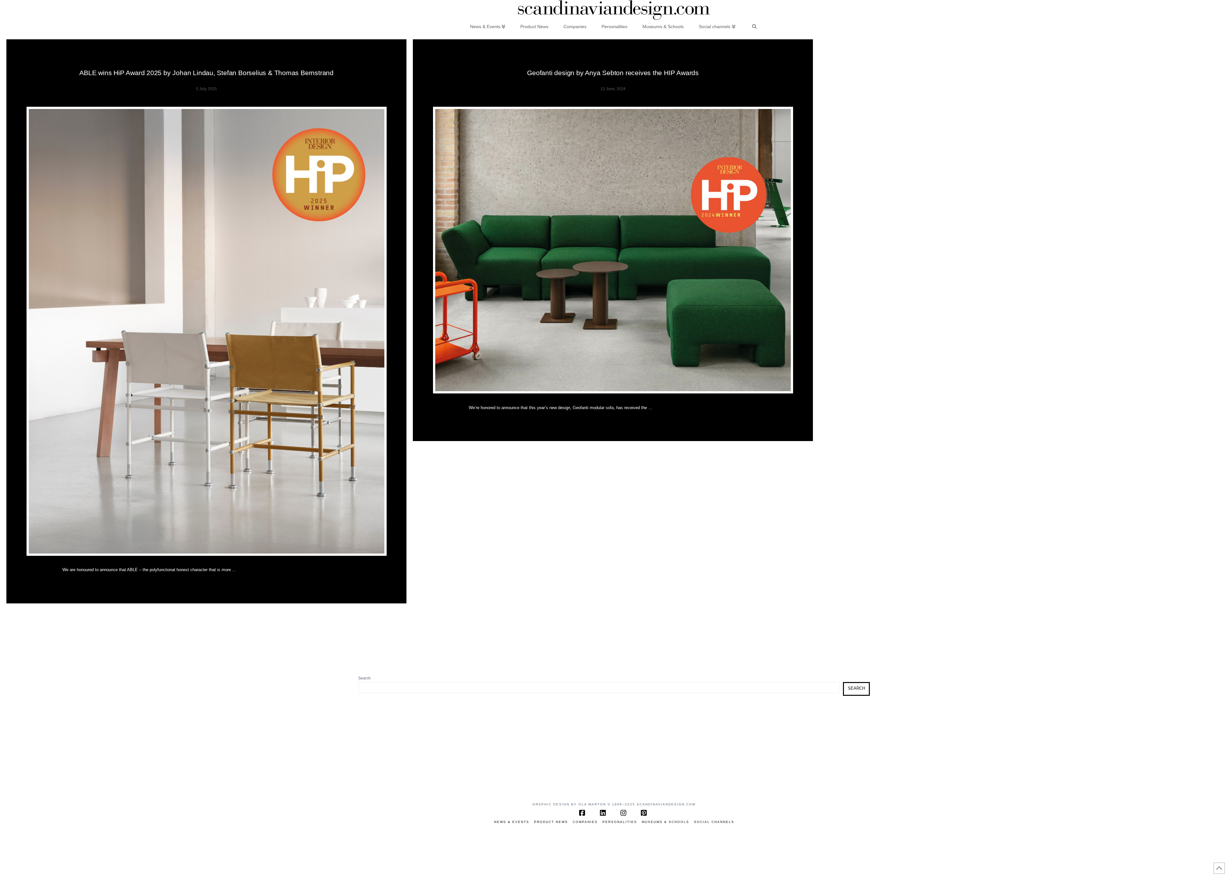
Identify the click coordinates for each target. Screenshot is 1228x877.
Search (364, 678)
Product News (551, 822)
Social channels (714, 822)
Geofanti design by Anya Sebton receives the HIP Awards (613, 72)
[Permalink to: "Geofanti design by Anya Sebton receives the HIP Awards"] (613, 250)
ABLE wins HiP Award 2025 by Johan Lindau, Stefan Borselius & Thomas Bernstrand (206, 72)
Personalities (619, 822)
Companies (585, 822)
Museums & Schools (665, 822)
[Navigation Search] (754, 26)
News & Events (511, 822)
